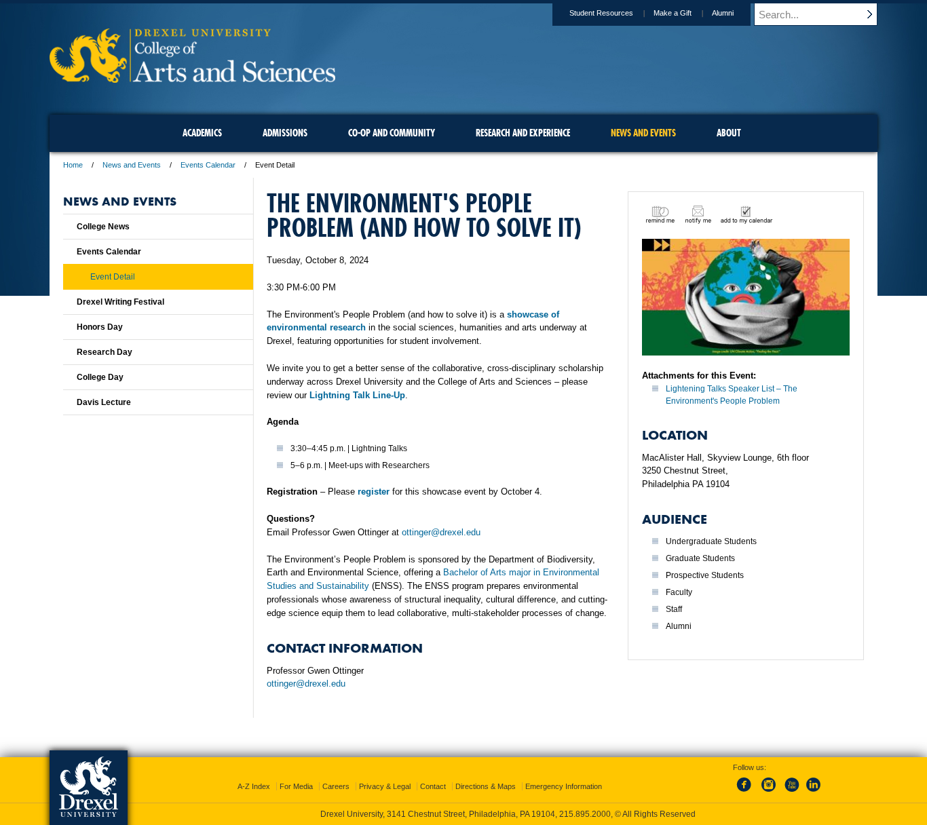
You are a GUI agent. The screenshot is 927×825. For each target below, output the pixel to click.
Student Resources (601, 13)
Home (73, 165)
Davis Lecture (104, 402)
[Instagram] (769, 792)
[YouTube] (791, 792)
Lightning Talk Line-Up (357, 395)
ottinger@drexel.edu (441, 532)
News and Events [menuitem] (643, 133)
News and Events (131, 165)
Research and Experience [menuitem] (523, 133)
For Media (296, 786)
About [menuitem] (729, 133)
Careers (335, 786)
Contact (433, 786)
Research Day (104, 352)
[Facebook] (746, 792)
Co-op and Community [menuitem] (391, 133)
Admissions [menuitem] (285, 133)
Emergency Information (563, 786)
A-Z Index (254, 786)
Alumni (723, 13)
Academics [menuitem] (202, 133)
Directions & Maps (485, 786)
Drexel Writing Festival (120, 302)
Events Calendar (208, 165)
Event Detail (112, 277)
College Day (100, 377)
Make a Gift (673, 13)
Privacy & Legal (385, 786)
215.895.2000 (585, 814)
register (374, 491)
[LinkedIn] (813, 792)
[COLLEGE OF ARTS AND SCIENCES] (192, 78)
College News (103, 226)
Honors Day (100, 327)
